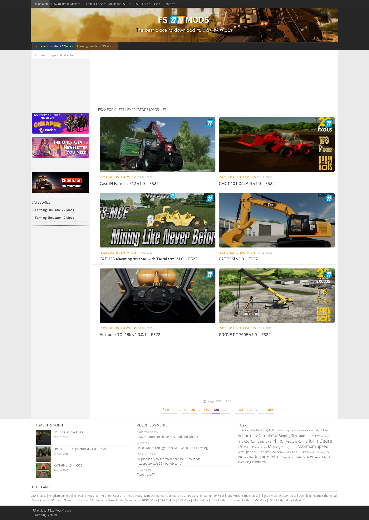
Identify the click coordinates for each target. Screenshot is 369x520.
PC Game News (61, 500)
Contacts (169, 4)
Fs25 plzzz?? (146, 475)
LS (249, 447)
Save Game (132, 500)
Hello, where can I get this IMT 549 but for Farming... (173, 448)
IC (281, 441)
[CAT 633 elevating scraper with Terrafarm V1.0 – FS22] (157, 220)
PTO (240, 457)
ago (239, 430)
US (328, 457)
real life (248, 457)
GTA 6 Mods (38, 495)
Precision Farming (316, 452)
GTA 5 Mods (200, 500)
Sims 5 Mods (250, 495)
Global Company (253, 441)
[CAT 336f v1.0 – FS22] (276, 220)
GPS (268, 441)
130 (240, 410)
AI (243, 430)
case (280, 430)
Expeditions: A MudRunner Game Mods (98, 500)
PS (327, 452)
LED (240, 447)
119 (206, 410)
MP (256, 452)
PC (299, 452)
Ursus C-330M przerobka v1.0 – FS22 (80, 449)
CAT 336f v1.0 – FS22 (238, 259)
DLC (239, 436)
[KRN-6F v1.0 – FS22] (43, 470)
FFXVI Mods (258, 500)
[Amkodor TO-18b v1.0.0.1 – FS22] (157, 295)
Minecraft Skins (154, 495)
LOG (246, 447)
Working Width (249, 462)
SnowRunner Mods (212, 495)
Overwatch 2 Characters (182, 495)
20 (193, 410)
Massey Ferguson (282, 446)
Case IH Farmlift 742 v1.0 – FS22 (129, 183)
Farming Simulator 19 (294, 436)
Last (270, 410)
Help (157, 4)
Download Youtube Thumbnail (318, 495)
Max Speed (245, 452)
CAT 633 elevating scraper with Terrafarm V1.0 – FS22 (148, 259)
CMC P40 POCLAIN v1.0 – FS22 (247, 183)
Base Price (250, 430)
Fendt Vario (316, 436)
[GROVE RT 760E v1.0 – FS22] (276, 295)
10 (185, 410)
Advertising (39, 515)
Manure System (259, 447)
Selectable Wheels (308, 457)
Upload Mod (40, 4)
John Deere (320, 441)
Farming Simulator (260, 435)
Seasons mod (288, 457)
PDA (304, 452)
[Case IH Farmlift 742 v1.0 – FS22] (157, 144)
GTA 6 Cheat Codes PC (110, 495)
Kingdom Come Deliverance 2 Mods (71, 495)
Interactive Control (296, 441)
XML (265, 462)
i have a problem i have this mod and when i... (168, 437)
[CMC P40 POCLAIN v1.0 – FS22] (276, 144)
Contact (52, 515)
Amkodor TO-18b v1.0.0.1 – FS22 (130, 334)
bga (266, 429)
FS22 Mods (134, 495)
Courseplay (307, 430)
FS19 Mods (39, 510)
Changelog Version (292, 430)
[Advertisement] (217, 77)
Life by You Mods (238, 500)
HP (275, 440)
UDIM (323, 457)
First (166, 410)
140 (249, 410)
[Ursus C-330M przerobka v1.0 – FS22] (43, 454)
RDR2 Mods (149, 500)
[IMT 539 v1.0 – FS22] (43, 437)
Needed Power (269, 452)
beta (259, 430)
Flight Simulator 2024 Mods (278, 495)
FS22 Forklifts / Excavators (118, 177)
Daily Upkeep (321, 430)
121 (226, 410)
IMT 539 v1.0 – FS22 (68, 432)
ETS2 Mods (218, 500)
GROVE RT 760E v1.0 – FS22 (245, 334)
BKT (274, 430)
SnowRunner (40, 500)
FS (239, 441)
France (326, 436)
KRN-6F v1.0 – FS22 (68, 465)
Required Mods (267, 456)
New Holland (288, 452)
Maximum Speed (313, 446)
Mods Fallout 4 (294, 500)
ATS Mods (233, 495)
